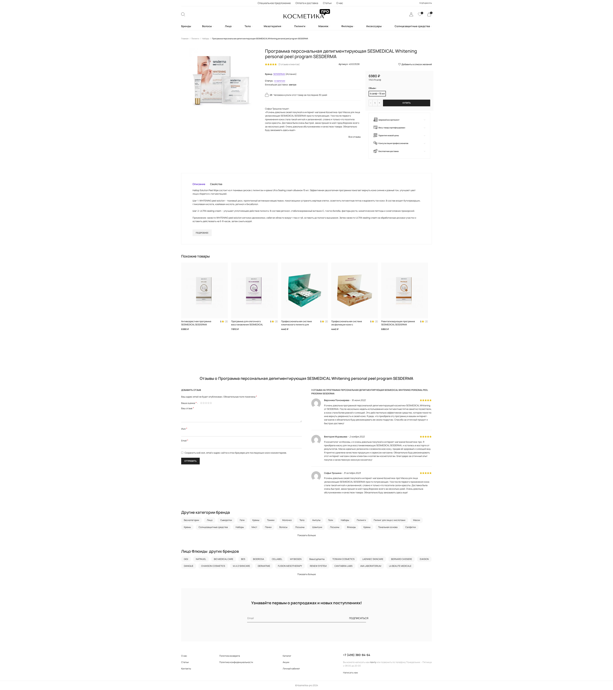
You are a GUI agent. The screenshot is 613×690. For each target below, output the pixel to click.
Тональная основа (387, 527)
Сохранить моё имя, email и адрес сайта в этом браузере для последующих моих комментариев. (236, 452)
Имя (184, 428)
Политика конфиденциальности (236, 662)
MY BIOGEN (296, 559)
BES (243, 559)
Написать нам (350, 672)
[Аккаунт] (411, 14)
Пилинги (195, 38)
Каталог (287, 655)
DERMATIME (264, 565)
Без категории (191, 520)
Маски (416, 520)
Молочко (287, 520)
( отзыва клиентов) (289, 64)
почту (373, 662)
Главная (185, 38)
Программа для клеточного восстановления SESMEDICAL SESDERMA (247, 324)
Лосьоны (299, 527)
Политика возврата (229, 655)
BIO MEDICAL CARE (223, 559)
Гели (242, 520)
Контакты (186, 668)
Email (184, 440)
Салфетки (410, 527)
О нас (184, 655)
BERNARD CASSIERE (401, 559)
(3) (226, 321)
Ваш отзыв (187, 408)
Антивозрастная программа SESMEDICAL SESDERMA (196, 323)
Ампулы (316, 520)
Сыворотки (226, 520)
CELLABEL (277, 559)
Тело (301, 520)
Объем (372, 88)
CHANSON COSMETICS (213, 565)
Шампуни (317, 527)
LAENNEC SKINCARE (372, 559)
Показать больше (306, 535)
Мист (254, 527)
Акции (286, 662)
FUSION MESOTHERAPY (290, 565)
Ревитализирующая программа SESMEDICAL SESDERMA (398, 323)
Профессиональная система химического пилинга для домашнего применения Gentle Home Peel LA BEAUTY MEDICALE (298, 326)
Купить (407, 102)
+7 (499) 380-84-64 (356, 655)
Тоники (270, 520)
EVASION (424, 559)
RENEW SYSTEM (318, 565)
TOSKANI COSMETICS (343, 559)
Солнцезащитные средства (213, 527)
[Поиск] (183, 14)
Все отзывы (354, 136)
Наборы (205, 38)
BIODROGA (258, 559)
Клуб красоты (426, 3)
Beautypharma (317, 559)
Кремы (255, 520)
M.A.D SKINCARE (241, 565)
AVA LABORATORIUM (370, 565)
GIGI (186, 559)
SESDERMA (279, 74)
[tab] (199, 184)
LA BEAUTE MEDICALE (400, 565)
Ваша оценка (189, 403)
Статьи (185, 662)
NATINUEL (201, 559)
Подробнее (202, 232)
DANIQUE (188, 565)
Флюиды (351, 527)
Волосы (283, 527)
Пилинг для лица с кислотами (389, 520)
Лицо (209, 520)
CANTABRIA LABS (343, 565)
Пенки (268, 527)
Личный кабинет (291, 668)
